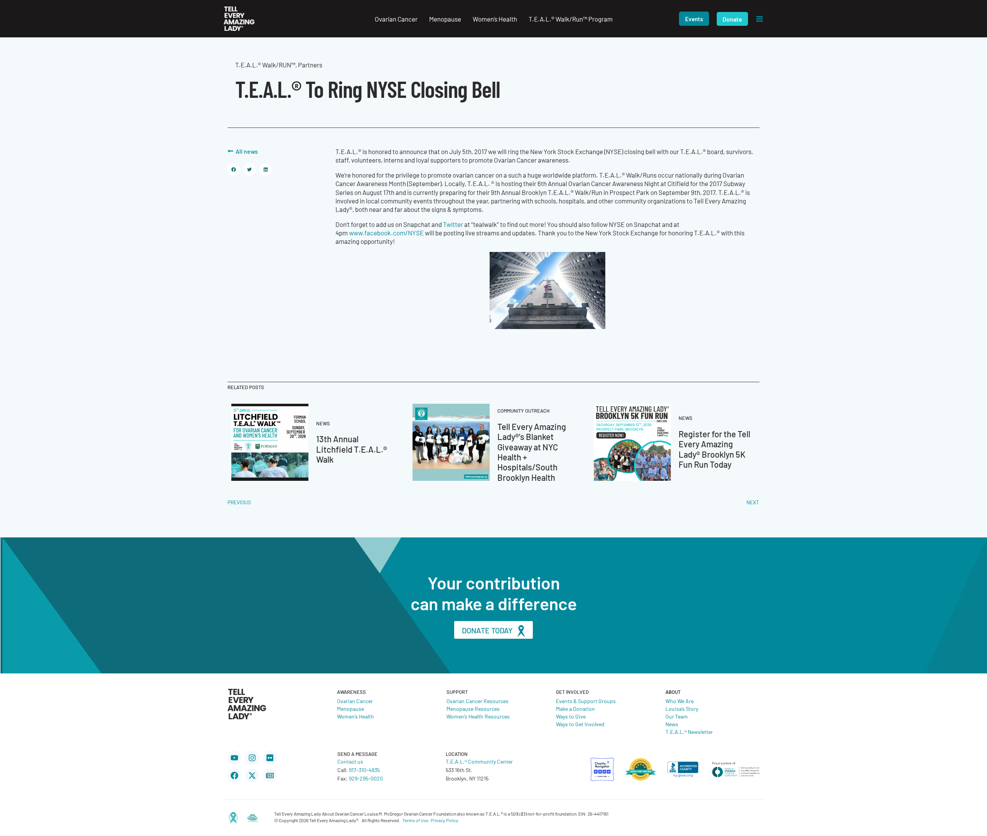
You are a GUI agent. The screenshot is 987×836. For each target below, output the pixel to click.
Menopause (350, 708)
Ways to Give (571, 716)
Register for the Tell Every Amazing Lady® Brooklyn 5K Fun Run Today (714, 449)
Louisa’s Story (681, 708)
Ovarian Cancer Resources (477, 700)
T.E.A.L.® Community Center (479, 761)
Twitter (453, 224)
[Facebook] (234, 775)
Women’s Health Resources (478, 716)
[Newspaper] (270, 775)
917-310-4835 (364, 769)
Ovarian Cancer (355, 700)
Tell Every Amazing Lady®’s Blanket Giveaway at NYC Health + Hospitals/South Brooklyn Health (531, 452)
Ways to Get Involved (580, 723)
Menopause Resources (473, 708)
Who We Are (679, 700)
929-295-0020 (366, 778)
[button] (694, 19)
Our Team (676, 716)
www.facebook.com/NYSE (386, 232)
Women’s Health (355, 716)
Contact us (350, 761)
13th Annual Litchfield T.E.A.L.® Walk (351, 449)
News (671, 723)
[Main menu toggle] (759, 18)
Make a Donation (575, 708)
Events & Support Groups (586, 700)
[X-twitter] (252, 775)
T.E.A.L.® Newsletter (689, 731)
